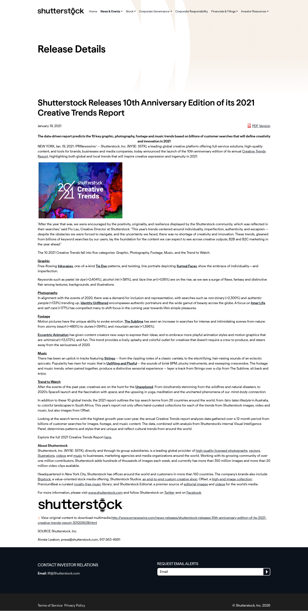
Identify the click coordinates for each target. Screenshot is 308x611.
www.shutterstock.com (105, 493)
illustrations (46, 456)
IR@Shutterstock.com (64, 573)
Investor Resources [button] (253, 11)
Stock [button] (129, 11)
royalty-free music (87, 484)
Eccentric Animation (53, 335)
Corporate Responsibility (191, 11)
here (107, 437)
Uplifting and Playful (121, 363)
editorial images (196, 484)
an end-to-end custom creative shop (169, 479)
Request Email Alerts (177, 563)
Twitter (169, 493)
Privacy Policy (74, 605)
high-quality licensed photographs (221, 451)
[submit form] (266, 572)
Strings (109, 358)
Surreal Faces (187, 266)
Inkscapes (65, 266)
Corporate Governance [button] (154, 11)
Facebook (193, 493)
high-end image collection (232, 479)
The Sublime (133, 321)
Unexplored (144, 387)
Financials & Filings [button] (223, 11)
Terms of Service (50, 605)
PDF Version (261, 126)
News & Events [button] (110, 11)
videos (61, 456)
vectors (254, 451)
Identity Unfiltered (94, 303)
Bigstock (44, 479)
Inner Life (258, 303)
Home (93, 11)
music (77, 456)
